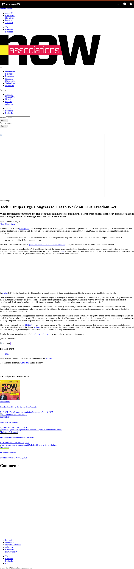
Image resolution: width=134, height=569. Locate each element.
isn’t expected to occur (42, 334)
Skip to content (6, 9)
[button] (11, 4)
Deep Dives (10, 71)
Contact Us (10, 15)
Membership (10, 81)
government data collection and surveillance (47, 244)
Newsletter (9, 18)
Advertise (9, 22)
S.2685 (62, 251)
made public (24, 228)
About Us (9, 13)
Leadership (9, 76)
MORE (49, 358)
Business (9, 74)
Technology (10, 83)
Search (3, 118)
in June (37, 327)
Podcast (8, 20)
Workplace (9, 85)
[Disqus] (67, 503)
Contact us (24, 363)
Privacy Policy (11, 552)
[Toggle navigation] (1, 67)
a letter (5, 293)
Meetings (9, 78)
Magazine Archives (13, 545)
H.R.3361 (29, 325)
